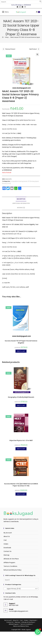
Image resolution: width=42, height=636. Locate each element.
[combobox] (21, 588)
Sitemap (6, 555)
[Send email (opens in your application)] (25, 7)
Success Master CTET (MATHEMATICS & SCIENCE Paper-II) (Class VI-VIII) (21, 485)
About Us (7, 536)
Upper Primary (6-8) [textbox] (20, 589)
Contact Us (7, 551)
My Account (8, 533)
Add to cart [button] (21, 351)
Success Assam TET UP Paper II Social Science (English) (21, 342)
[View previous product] (3, 49)
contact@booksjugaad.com (18, 611)
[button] (41, 2)
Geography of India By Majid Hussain (21, 397)
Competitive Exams (16, 181)
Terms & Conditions (10, 566)
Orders (6, 544)
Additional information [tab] (21, 203)
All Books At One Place (11, 559)
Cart (5, 540)
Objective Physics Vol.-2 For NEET (21, 440)
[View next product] (38, 49)
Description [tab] (21, 199)
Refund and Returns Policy (12, 570)
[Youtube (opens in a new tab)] (22, 7)
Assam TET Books (28, 181)
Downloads (7, 548)
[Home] (2, 37)
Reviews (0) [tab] (21, 207)
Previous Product (10, 49)
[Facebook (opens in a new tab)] (17, 7)
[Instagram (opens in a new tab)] (20, 7)
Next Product (33, 49)
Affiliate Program (9, 563)
